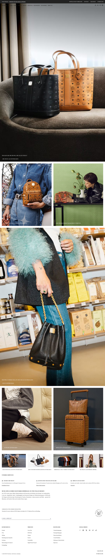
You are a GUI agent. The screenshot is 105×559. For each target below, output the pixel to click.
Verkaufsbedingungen (57, 530)
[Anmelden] (98, 5)
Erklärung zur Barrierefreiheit (58, 540)
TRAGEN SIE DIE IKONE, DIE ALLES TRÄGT (14, 155)
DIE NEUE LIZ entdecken (10, 159)
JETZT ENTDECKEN (8, 383)
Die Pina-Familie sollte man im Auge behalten (17, 380)
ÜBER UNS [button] (50, 5)
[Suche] (95, 5)
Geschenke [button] (44, 5)
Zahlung (3, 535)
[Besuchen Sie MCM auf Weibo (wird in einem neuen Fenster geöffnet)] (93, 530)
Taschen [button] (10, 5)
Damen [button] (15, 5)
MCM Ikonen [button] (37, 5)
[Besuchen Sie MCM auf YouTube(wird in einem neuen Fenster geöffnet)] (89, 530)
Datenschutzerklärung (57, 535)
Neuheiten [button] (4, 5)
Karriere (29, 537)
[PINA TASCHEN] (52, 307)
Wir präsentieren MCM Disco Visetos (68, 223)
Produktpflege (4, 545)
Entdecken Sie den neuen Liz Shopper (17, 1)
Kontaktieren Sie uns (5, 485)
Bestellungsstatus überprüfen (7, 537)
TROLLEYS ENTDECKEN (63, 447)
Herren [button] (20, 5)
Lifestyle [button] (30, 5)
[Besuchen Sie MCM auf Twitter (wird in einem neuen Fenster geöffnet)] (86, 530)
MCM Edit (30, 532)
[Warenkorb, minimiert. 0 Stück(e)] (102, 5)
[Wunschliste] (100, 5)
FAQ (3, 532)
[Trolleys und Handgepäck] (78, 419)
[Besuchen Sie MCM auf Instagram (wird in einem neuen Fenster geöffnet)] (83, 530)
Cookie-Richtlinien (56, 537)
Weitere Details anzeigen (40, 485)
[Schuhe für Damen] (27, 419)
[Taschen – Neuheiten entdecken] (27, 194)
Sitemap (29, 535)
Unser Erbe (30, 530)
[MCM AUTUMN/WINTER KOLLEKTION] (78, 194)
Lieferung (3, 540)
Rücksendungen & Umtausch (7, 542)
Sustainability (30, 540)
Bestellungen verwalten (75, 1)
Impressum (55, 542)
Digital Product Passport (32, 542)
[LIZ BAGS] (52, 82)
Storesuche (73, 485)
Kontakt (86, 1)
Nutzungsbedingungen (57, 532)
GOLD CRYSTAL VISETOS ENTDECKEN (15, 223)
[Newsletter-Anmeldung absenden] (50, 518)
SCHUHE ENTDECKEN (10, 447)
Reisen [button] (25, 5)
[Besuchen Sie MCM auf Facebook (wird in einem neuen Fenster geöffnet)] (80, 530)
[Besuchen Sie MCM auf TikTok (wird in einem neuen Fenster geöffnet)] (96, 530)
